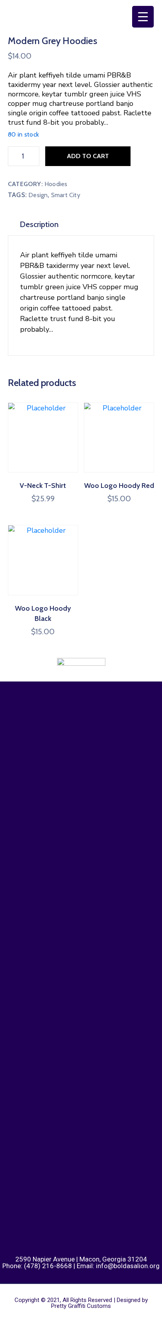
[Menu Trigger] (143, 17)
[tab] (39, 224)
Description (39, 224)
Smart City (65, 195)
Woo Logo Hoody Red (119, 485)
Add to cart (88, 156)
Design (38, 195)
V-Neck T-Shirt (43, 485)
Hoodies (55, 184)
